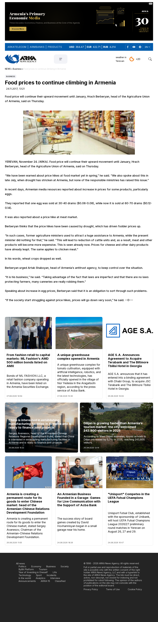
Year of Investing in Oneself (33, 572)
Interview (55, 578)
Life (55, 572)
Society (65, 566)
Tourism (43, 569)
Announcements (27, 581)
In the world (25, 578)
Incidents (51, 575)
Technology (25, 575)
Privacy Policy (91, 589)
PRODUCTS (55, 46)
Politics (22, 566)
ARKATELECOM (16, 46)
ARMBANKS (37, 46)
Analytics (40, 578)
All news (20, 563)
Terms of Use (113, 589)
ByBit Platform (26, 569)
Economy (36, 566)
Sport (39, 575)
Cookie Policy (135, 589)
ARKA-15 (45, 581)
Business (10, 76)
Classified (60, 581)
